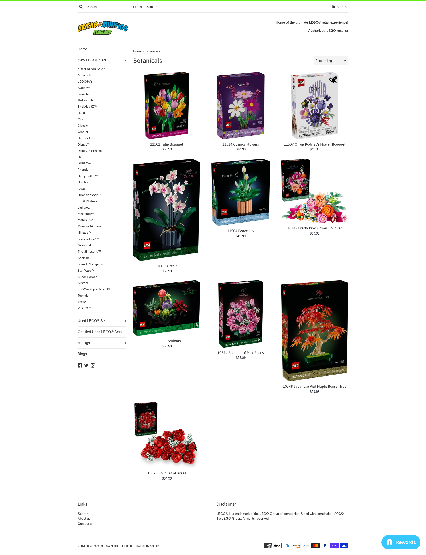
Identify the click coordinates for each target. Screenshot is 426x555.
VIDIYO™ (84, 308)
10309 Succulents (167, 341)
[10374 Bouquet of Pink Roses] (240, 314)
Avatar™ (84, 87)
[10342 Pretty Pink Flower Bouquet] (314, 191)
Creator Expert (88, 138)
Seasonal (84, 245)
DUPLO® (84, 163)
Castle (82, 113)
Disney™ (84, 144)
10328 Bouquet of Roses (167, 473)
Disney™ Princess (90, 150)
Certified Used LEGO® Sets (100, 332)
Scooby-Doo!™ (88, 239)
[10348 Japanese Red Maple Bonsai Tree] (314, 330)
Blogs (82, 354)
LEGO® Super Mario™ (94, 289)
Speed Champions (91, 264)
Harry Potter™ (88, 176)
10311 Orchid (167, 266)
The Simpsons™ (89, 251)
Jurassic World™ (89, 195)
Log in (137, 6)
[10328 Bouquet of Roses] (166, 434)
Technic (83, 295)
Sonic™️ (83, 258)
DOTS (82, 157)
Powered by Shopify (147, 545)
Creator (83, 132)
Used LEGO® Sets (102, 321)
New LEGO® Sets (102, 60)
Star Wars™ (86, 270)
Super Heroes (87, 276)
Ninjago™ (84, 232)
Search (83, 513)
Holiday (83, 182)
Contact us (85, 523)
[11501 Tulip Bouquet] (166, 105)
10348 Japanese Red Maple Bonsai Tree (315, 386)
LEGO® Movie (88, 201)
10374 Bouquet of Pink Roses (240, 353)
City (80, 119)
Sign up (152, 6)
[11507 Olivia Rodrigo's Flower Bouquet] (314, 105)
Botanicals (86, 100)
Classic (83, 125)
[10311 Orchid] (166, 210)
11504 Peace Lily (240, 231)
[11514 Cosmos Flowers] (240, 105)
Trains (82, 302)
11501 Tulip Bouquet (166, 144)
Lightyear (84, 207)
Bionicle (83, 94)
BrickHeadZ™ (87, 106)
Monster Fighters (90, 226)
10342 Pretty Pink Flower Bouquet (314, 228)
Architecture (86, 75)
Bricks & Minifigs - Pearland (116, 545)
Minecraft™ (86, 213)
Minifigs (102, 343)
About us (84, 518)
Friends (83, 169)
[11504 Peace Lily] (240, 192)
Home (82, 49)
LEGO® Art (85, 81)
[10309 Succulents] (166, 308)
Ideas (81, 188)
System (83, 283)
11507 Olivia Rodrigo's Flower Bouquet (314, 144)
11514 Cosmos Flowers (240, 144)
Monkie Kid (85, 220)
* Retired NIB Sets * (91, 69)
